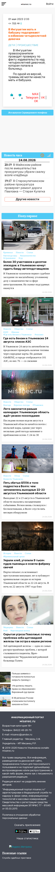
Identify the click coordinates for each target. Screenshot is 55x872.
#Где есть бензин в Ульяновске (17, 334)
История (7, 553)
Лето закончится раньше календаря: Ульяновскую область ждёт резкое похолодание (26, 412)
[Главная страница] (26, 4)
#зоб (5, 630)
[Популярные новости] (48, 155)
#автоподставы (10, 256)
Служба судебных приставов (16, 858)
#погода (7, 405)
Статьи (30, 252)
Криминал (8, 252)
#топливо (39, 334)
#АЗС (5, 332)
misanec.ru (8, 750)
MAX (35, 94)
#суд (21, 258)
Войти (49, 3)
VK (43, 97)
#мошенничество (28, 256)
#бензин (15, 332)
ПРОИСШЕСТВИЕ (27, 45)
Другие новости (27, 199)
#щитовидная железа (20, 630)
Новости (20, 252)
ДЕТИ (11, 45)
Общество (18, 329)
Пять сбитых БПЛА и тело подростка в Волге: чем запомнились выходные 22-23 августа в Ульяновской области (24, 488)
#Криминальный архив (14, 556)
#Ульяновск (38, 405)
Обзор (17, 476)
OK (36, 101)
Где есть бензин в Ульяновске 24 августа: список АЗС (25, 340)
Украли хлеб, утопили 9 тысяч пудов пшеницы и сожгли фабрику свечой (26, 564)
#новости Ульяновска (13, 479)
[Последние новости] (42, 155)
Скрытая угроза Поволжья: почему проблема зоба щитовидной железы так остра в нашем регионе (27, 638)
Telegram (32, 97)
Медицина (8, 627)
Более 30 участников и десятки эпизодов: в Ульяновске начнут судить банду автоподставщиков (26, 265)
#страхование (9, 258)
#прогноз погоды (22, 405)
